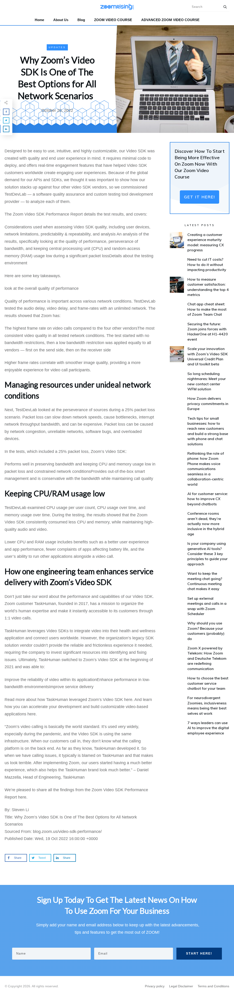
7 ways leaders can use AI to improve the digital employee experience (208, 727)
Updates (57, 47)
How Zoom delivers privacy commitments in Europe (207, 403)
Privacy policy (155, 986)
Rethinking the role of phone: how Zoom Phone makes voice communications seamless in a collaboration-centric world (205, 468)
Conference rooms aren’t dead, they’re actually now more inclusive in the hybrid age (205, 523)
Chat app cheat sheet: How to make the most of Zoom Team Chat (206, 309)
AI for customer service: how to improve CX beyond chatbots (207, 498)
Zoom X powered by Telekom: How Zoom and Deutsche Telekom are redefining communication (206, 658)
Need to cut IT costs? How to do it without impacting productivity (206, 264)
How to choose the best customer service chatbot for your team (207, 683)
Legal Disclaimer (181, 986)
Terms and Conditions (213, 986)
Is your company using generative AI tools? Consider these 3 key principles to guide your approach (207, 553)
